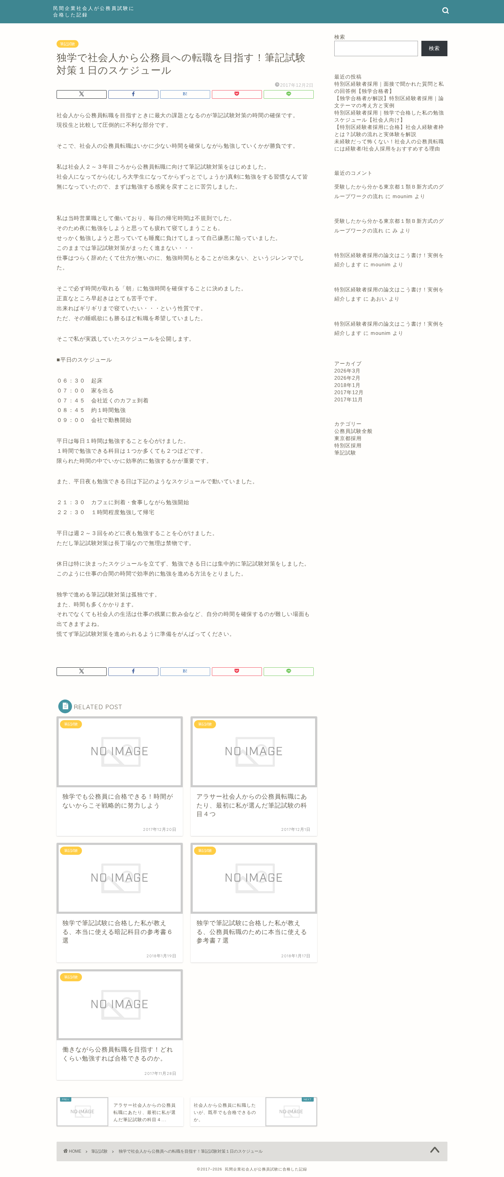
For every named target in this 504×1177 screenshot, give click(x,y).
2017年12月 (349, 392)
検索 (339, 37)
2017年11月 (348, 399)
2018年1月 (347, 385)
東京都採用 (348, 438)
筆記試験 (67, 44)
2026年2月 (347, 378)
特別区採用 (348, 445)
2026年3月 (347, 371)
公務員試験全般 (353, 431)
